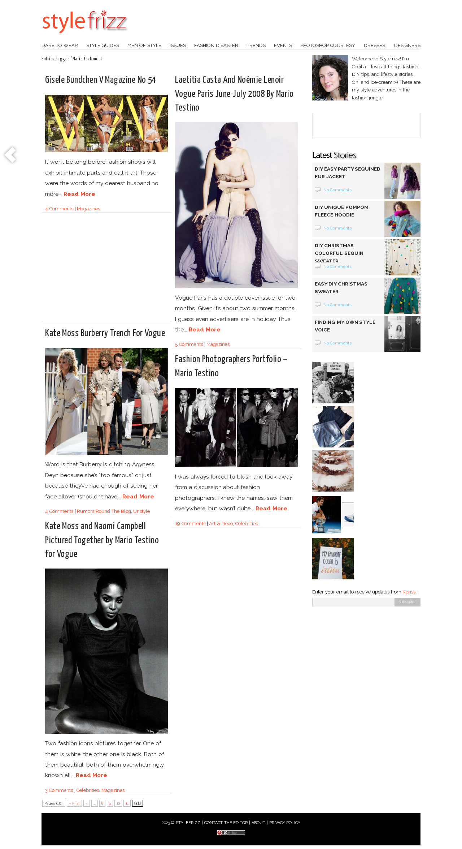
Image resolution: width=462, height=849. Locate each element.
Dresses (374, 45)
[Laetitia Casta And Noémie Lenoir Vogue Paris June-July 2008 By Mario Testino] (236, 287)
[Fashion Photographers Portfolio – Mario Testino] (236, 466)
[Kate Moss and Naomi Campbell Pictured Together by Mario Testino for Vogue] (106, 732)
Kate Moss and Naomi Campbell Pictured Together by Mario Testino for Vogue (102, 540)
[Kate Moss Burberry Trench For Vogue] (106, 453)
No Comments (337, 189)
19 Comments (190, 523)
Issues (178, 45)
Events (283, 45)
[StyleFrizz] (85, 37)
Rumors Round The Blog (104, 511)
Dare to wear (60, 45)
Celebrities (246, 523)
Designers (407, 45)
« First (74, 803)
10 (118, 803)
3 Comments (59, 790)
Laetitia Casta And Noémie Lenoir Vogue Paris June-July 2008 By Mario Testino (234, 94)
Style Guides (102, 45)
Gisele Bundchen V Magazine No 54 (100, 80)
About (258, 822)
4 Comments (59, 208)
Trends (256, 45)
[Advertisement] (105, 270)
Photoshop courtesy (327, 45)
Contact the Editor (226, 822)
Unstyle (141, 511)
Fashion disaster (216, 45)
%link (11, 155)
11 (127, 803)
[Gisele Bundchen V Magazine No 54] (106, 151)
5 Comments (189, 344)
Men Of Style (144, 45)
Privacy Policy (285, 822)
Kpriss (408, 592)
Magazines (88, 208)
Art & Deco (221, 523)
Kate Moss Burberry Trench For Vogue (105, 333)
